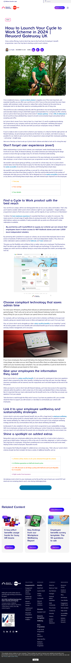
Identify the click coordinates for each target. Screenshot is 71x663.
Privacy (6, 656)
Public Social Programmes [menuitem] (40, 630)
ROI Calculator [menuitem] (64, 608)
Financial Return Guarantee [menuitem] (52, 598)
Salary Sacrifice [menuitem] (41, 639)
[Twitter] (4, 632)
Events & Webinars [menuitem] (63, 591)
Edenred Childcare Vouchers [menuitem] (39, 603)
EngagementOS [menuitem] (29, 585)
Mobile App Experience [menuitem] (28, 597)
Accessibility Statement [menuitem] (64, 614)
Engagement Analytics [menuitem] (28, 618)
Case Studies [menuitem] (64, 600)
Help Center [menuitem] (64, 610)
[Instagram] (13, 632)
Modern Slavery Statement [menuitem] (52, 621)
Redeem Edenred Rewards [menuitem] (63, 620)
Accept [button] (35, 660)
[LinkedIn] (7, 632)
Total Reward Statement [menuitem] (28, 609)
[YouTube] (16, 632)
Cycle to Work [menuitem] (41, 591)
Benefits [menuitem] (39, 585)
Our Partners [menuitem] (52, 591)
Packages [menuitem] (51, 593)
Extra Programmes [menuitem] (41, 626)
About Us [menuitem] (51, 585)
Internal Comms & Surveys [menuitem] (28, 603)
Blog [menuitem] (62, 595)
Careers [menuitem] (51, 616)
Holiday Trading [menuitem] (39, 594)
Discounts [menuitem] (40, 609)
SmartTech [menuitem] (40, 588)
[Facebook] (10, 632)
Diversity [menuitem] (51, 613)
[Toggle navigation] (67, 7)
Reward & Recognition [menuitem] (40, 617)
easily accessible (10, 167)
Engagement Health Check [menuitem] (64, 604)
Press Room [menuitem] (52, 608)
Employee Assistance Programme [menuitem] (40, 644)
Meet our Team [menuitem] (53, 588)
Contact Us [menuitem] (52, 610)
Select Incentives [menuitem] (40, 635)
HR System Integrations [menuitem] (28, 614)
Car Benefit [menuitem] (40, 598)
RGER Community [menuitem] (52, 604)
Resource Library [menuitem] (63, 586)
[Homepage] (10, 8)
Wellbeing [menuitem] (40, 621)
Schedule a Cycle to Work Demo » (35, 488)
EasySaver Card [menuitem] (41, 612)
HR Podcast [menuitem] (64, 597)
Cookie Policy (14, 656)
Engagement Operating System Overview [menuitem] (28, 591)
